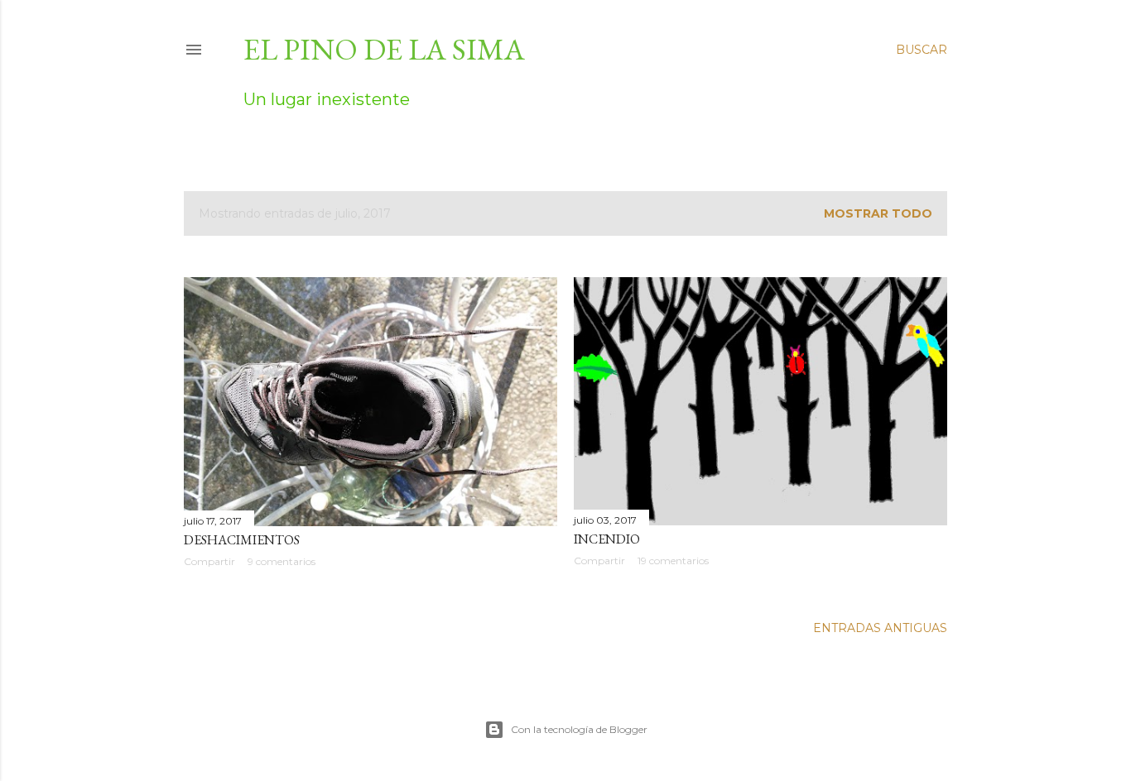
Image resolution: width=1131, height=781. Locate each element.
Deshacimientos (242, 540)
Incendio (607, 539)
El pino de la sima (384, 49)
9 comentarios (281, 561)
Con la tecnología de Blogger (579, 729)
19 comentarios (673, 560)
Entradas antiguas (880, 627)
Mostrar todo (878, 213)
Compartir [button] (209, 561)
